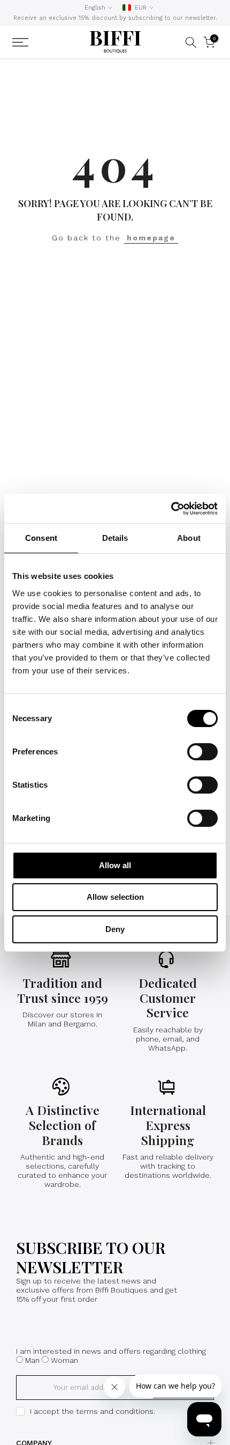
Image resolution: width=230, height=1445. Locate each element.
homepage (151, 237)
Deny (115, 929)
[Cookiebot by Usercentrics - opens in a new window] (171, 509)
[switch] (202, 751)
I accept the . (92, 1411)
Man (32, 1360)
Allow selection (115, 896)
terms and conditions (115, 1411)
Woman (64, 1360)
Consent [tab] (41, 537)
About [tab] (189, 537)
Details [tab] (115, 537)
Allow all (115, 865)
